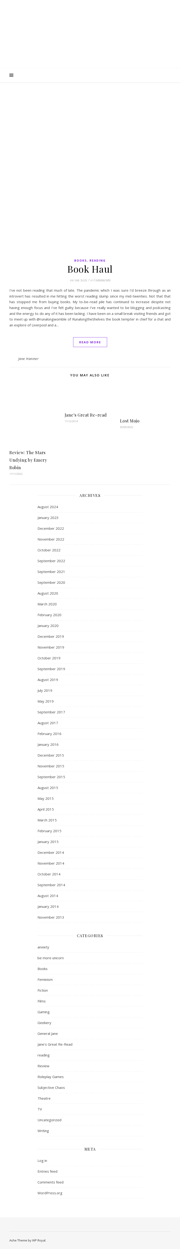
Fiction (43, 990)
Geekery (44, 1022)
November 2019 (51, 647)
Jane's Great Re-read (86, 415)
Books (80, 261)
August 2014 (48, 895)
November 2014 (51, 863)
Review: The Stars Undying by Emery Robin (28, 460)
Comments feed (51, 1182)
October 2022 (49, 550)
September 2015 (51, 776)
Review (43, 1065)
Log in (42, 1160)
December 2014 (51, 852)
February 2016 (49, 733)
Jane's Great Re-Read (55, 1044)
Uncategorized (49, 1120)
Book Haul (90, 269)
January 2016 (48, 744)
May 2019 (46, 701)
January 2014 (48, 906)
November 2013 (51, 917)
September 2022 (51, 560)
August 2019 (48, 679)
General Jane (48, 1033)
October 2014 (49, 874)
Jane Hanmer (28, 358)
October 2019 (49, 658)
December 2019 (51, 636)
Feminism (45, 979)
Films (42, 1001)
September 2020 (51, 582)
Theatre (44, 1098)
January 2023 (48, 517)
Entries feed (47, 1171)
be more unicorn (51, 957)
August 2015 (48, 787)
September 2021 (51, 571)
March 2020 (47, 604)
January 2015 (48, 841)
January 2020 (48, 625)
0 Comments (100, 280)
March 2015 (47, 820)
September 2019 (51, 668)
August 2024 (48, 506)
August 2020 (48, 593)
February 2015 (49, 830)
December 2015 (51, 755)
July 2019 (45, 690)
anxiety (43, 947)
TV (40, 1109)
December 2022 (51, 528)
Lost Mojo (130, 421)
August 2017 (48, 722)
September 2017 (51, 712)
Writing (43, 1130)
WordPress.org (50, 1193)
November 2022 (51, 539)
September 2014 (51, 884)
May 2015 (46, 798)
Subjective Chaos (51, 1087)
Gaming (44, 1011)
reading (98, 261)
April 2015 (46, 809)
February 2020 (49, 614)
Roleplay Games (51, 1076)
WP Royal (38, 1240)
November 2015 (51, 766)
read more (90, 342)
